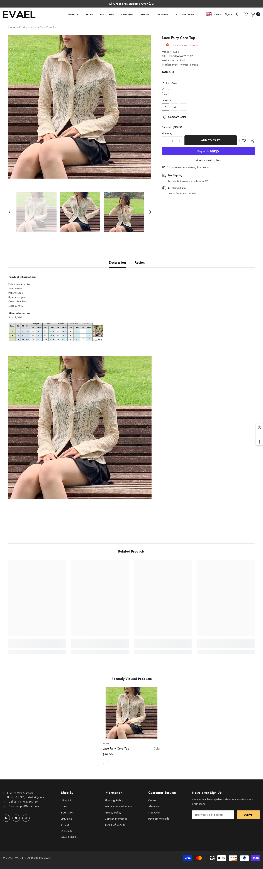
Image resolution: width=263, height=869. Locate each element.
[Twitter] (26, 818)
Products (24, 27)
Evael (176, 52)
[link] (37, 645)
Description (117, 262)
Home (11, 27)
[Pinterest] (6, 818)
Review (140, 262)
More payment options (208, 160)
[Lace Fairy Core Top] (131, 713)
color (105, 761)
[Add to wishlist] (243, 140)
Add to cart (210, 140)
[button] (9, 212)
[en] (209, 14)
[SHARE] (251, 140)
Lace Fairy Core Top (131, 748)
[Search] (238, 14)
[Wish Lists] (246, 14)
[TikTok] (16, 818)
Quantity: (167, 133)
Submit (249, 815)
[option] (80, 107)
